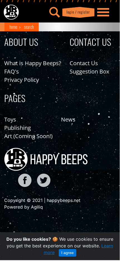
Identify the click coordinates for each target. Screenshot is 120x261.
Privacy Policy (21, 79)
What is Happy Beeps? (32, 63)
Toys (10, 119)
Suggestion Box (89, 71)
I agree (67, 252)
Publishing (17, 127)
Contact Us (84, 63)
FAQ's (11, 71)
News (68, 119)
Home (13, 27)
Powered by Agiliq (23, 207)
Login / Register (77, 12)
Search (29, 27)
